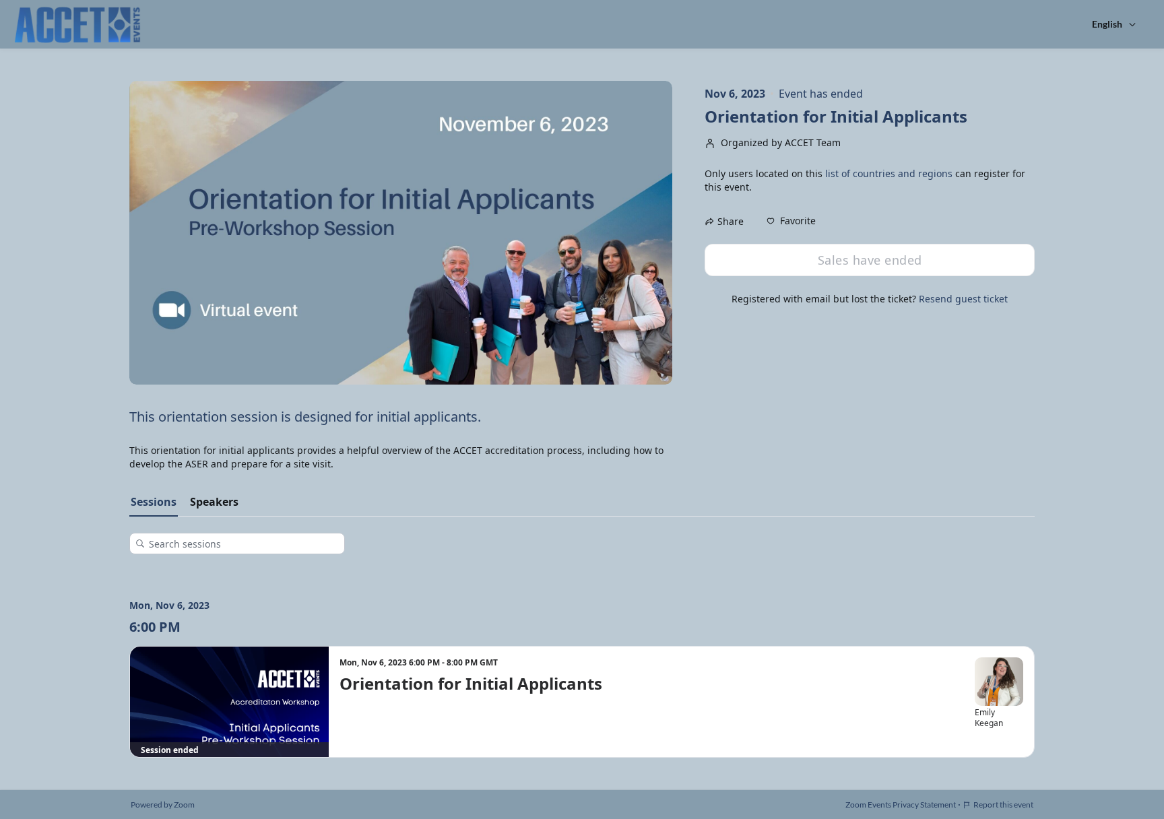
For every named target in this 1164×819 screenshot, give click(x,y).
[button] (791, 221)
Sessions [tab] (153, 501)
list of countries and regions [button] (888, 173)
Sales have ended (870, 260)
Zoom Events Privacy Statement (900, 804)
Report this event (1003, 804)
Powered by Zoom (163, 804)
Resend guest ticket (963, 298)
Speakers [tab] (214, 501)
